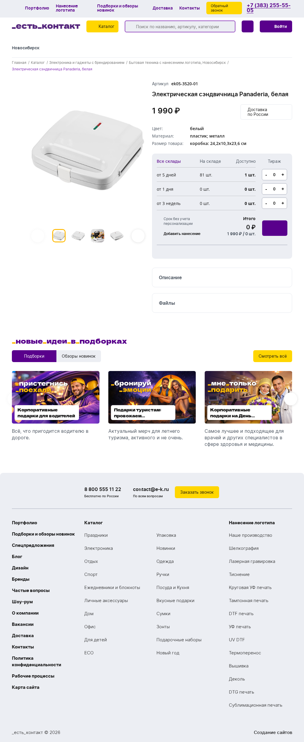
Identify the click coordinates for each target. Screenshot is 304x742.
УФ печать (240, 626)
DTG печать (241, 692)
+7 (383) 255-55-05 (269, 8)
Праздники (96, 535)
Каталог (93, 522)
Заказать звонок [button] (197, 492)
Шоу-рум (22, 601)
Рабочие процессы (33, 676)
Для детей (95, 639)
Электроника (98, 548)
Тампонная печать (248, 600)
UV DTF (237, 639)
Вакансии (23, 624)
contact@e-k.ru (151, 489)
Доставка (163, 8)
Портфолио (37, 8)
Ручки (162, 574)
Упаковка (166, 535)
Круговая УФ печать (250, 587)
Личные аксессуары (106, 600)
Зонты (163, 626)
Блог (17, 556)
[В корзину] (274, 228)
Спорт (91, 574)
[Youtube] (286, 492)
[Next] (138, 235)
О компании (25, 613)
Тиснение (239, 574)
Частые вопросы (31, 590)
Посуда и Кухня (172, 587)
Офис (90, 626)
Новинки (165, 548)
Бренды (20, 579)
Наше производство (250, 535)
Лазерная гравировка (252, 561)
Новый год (167, 653)
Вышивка (238, 666)
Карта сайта (25, 687)
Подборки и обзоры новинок (117, 8)
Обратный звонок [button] (219, 8)
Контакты (189, 8)
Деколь (237, 679)
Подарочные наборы (179, 639)
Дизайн (20, 568)
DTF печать (241, 613)
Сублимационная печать (255, 705)
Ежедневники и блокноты (112, 587)
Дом (89, 613)
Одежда (165, 561)
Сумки (163, 613)
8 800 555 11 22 (102, 489)
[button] (276, 26)
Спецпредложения (33, 545)
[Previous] (37, 235)
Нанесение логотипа (67, 8)
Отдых (91, 561)
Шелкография (244, 548)
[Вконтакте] (262, 492)
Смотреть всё (273, 356)
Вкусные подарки (175, 600)
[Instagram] (274, 492)
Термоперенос (245, 653)
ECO (89, 653)
